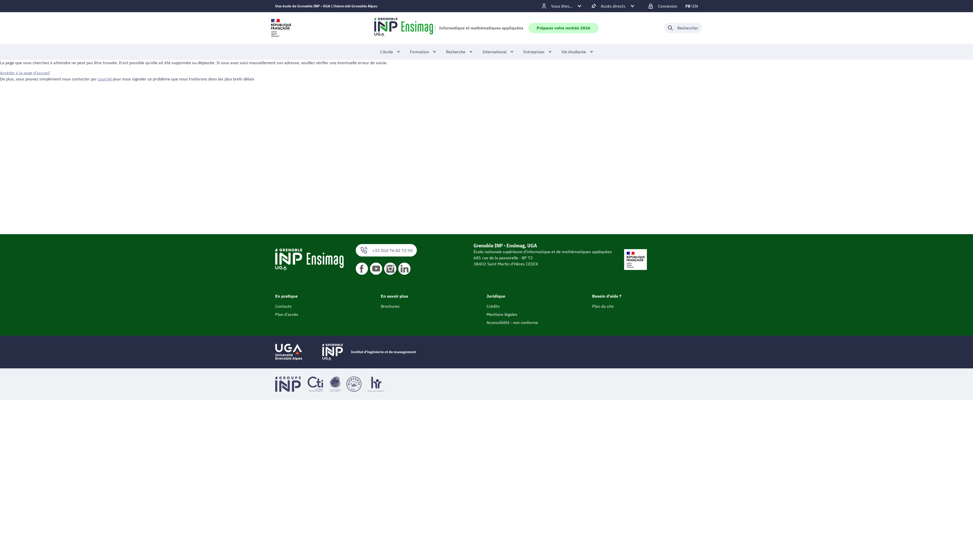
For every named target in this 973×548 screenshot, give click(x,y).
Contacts (283, 306)
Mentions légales (501, 314)
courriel (105, 78)
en (695, 6)
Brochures (390, 306)
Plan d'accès (286, 314)
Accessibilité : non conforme (512, 322)
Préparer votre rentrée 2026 (563, 27)
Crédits (493, 306)
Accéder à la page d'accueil (25, 72)
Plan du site (603, 306)
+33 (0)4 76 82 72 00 (392, 250)
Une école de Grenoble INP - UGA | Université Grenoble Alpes (326, 6)
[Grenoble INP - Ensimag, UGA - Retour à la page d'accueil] (403, 28)
